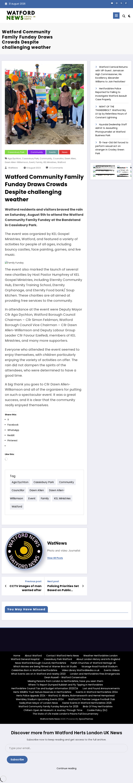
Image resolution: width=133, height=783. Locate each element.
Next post (53, 581)
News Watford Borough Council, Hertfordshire (40, 663)
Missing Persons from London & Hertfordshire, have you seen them (65, 681)
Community (37, 152)
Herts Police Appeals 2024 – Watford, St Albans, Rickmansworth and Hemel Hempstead (65, 695)
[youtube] (112, 3)
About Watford (33, 655)
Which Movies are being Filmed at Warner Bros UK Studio (45, 666)
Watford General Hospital (25, 659)
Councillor (58, 158)
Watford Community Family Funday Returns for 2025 (48, 706)
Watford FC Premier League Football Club (91, 699)
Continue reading (66, 768)
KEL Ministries (49, 162)
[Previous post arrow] (6, 586)
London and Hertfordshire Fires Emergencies (95, 673)
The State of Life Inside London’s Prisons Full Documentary (65, 713)
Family (39, 162)
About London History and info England (98, 659)
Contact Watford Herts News (62, 655)
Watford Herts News (50, 719)
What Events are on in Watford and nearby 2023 (38, 673)
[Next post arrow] (83, 586)
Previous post (33, 581)
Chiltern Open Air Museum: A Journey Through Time (53, 710)
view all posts (55, 558)
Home (16, 655)
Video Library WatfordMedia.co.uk (80, 670)
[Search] (124, 16)
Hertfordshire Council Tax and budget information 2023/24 (44, 688)
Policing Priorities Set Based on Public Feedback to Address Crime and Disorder (63, 588)
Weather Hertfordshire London (100, 655)
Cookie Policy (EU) (97, 710)
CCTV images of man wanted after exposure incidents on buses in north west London (26, 588)
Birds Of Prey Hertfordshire (98, 706)
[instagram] (116, 3)
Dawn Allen (70, 158)
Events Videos (112, 670)
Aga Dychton (14, 158)
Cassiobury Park (16, 152)
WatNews (13, 167)
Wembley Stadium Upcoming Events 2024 (40, 699)
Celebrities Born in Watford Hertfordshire (34, 670)
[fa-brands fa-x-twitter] (121, 3)
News (64, 152)
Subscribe (17, 759)
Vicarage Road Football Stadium (99, 666)
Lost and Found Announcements (101, 688)
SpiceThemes (86, 719)
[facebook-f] (126, 3)
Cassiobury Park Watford (58, 659)
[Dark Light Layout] (129, 16)
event (32, 162)
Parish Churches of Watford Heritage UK (93, 663)
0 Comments (56, 167)
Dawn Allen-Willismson (16, 162)
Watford (61, 162)
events (52, 152)
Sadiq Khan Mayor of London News (38, 703)
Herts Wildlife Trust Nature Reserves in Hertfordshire (42, 692)
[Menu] (116, 15)
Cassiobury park (30, 158)
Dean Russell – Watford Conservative (65, 677)
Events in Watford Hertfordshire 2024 (97, 692)
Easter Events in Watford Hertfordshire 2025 (87, 703)
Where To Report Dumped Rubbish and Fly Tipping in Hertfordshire (65, 684)
